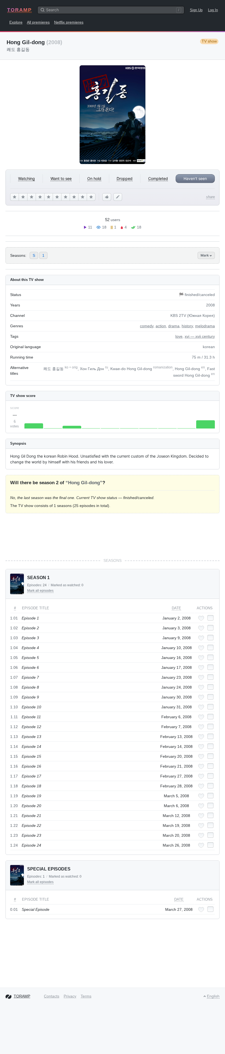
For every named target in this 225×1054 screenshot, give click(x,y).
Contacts (51, 996)
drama (173, 326)
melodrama (205, 326)
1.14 (14, 746)
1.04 (14, 648)
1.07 (14, 677)
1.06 (14, 667)
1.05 (14, 657)
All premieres (38, 22)
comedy (146, 326)
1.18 (14, 786)
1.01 (14, 618)
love (178, 336)
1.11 (14, 717)
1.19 (14, 796)
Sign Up (196, 10)
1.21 (14, 815)
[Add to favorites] (201, 618)
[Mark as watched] (210, 618)
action (161, 326)
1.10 (14, 707)
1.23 (14, 835)
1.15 (14, 756)
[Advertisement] (112, 535)
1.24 (14, 845)
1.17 (14, 776)
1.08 (14, 687)
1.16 (14, 766)
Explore (15, 22)
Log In (213, 10)
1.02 (14, 628)
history (187, 326)
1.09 (14, 697)
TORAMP (19, 10)
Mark (205, 255)
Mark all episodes (40, 591)
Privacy (70, 996)
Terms (86, 996)
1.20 (14, 806)
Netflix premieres (68, 22)
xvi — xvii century (200, 336)
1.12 (14, 727)
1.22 (14, 825)
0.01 (14, 909)
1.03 (14, 638)
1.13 (14, 736)
